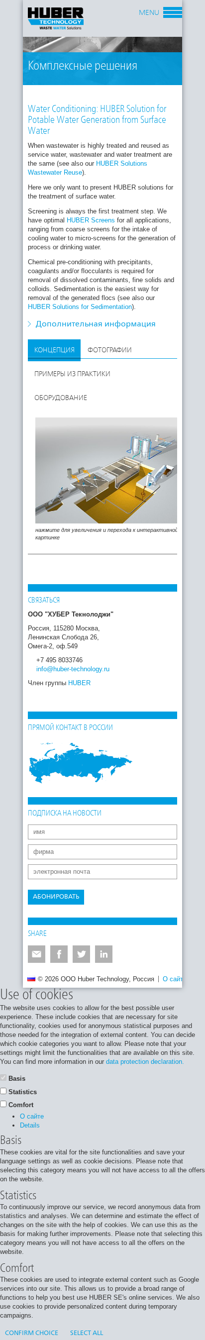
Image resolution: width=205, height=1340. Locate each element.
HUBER (79, 683)
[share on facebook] (59, 954)
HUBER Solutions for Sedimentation (80, 306)
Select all (86, 1333)
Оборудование (60, 398)
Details (30, 1125)
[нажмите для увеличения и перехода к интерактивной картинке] (110, 470)
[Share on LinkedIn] (103, 954)
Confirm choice (31, 1333)
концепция (54, 350)
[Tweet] (81, 954)
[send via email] (36, 954)
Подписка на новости (65, 814)
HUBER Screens (91, 220)
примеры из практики (72, 374)
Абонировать (56, 897)
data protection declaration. (145, 1061)
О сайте (175, 979)
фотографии (110, 350)
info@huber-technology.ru (72, 669)
